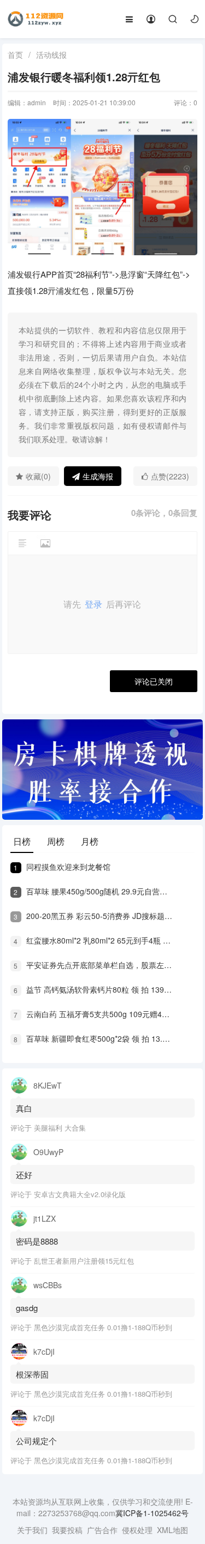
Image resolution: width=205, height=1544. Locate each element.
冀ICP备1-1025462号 (152, 1512)
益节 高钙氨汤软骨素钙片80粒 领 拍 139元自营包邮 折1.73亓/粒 (93, 989)
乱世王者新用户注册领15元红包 (84, 1260)
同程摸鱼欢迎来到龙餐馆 (62, 866)
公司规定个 (36, 1440)
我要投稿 (67, 1529)
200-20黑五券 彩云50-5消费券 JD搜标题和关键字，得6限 (93, 915)
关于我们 (32, 1529)
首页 (15, 54)
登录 (93, 604)
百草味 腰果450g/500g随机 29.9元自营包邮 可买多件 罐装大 (93, 891)
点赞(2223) (170, 476)
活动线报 (51, 54)
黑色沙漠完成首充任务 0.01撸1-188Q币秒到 (103, 1327)
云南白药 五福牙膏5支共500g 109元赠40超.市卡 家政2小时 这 (93, 1013)
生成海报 (98, 476)
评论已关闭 (153, 681)
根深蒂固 (32, 1374)
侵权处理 (137, 1529)
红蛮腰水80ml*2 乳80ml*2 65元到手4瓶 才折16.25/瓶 (93, 940)
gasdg (28, 1307)
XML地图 (172, 1529)
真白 (24, 1108)
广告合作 (102, 1529)
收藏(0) (38, 476)
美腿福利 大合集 (60, 1127)
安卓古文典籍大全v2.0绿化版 (80, 1194)
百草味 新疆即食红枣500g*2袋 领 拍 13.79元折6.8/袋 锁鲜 (93, 1038)
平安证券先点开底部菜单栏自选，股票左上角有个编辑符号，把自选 (93, 964)
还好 (24, 1174)
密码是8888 (37, 1241)
